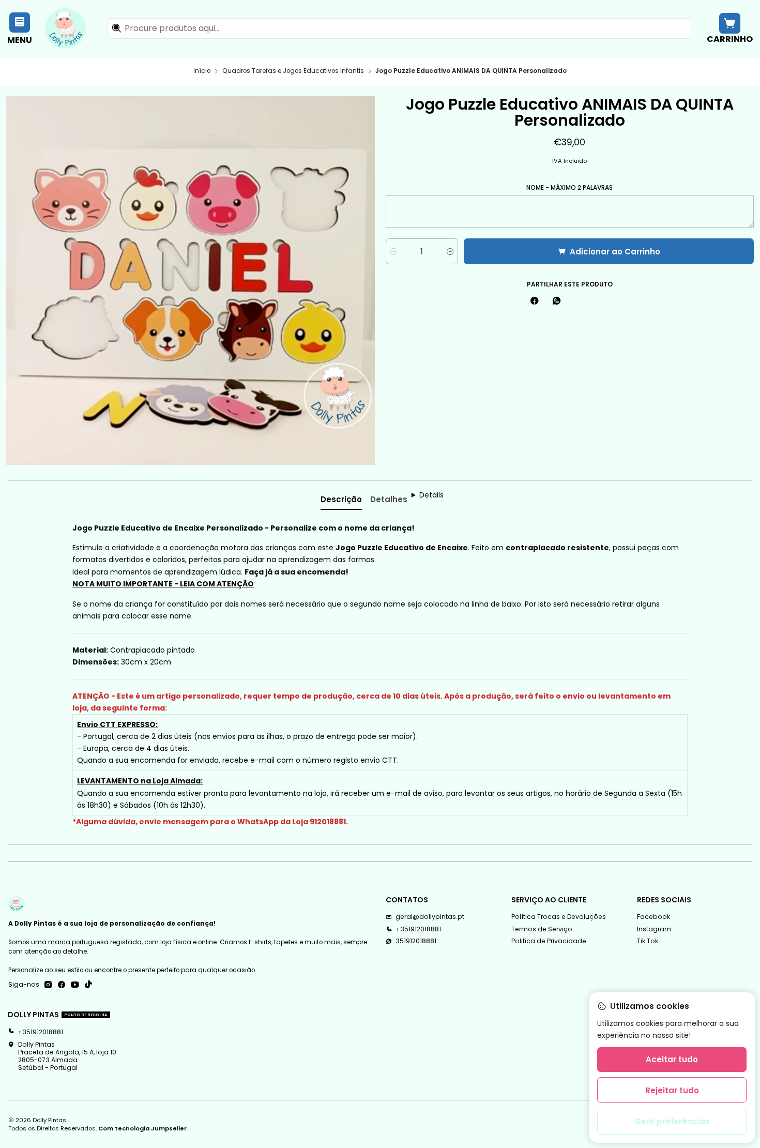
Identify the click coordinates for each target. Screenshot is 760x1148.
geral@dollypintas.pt (430, 916)
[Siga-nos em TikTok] (88, 985)
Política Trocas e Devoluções (558, 916)
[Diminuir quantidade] (393, 251)
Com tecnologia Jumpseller (142, 1128)
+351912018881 (418, 929)
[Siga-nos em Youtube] (75, 985)
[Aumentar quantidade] (450, 251)
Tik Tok (647, 940)
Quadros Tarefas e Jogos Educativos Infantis (293, 71)
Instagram (654, 929)
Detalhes (388, 499)
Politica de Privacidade (548, 940)
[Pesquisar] (116, 28)
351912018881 (416, 940)
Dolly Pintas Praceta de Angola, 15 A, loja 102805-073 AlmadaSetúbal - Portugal (67, 1056)
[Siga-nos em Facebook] (61, 985)
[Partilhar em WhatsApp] (556, 302)
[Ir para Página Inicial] (65, 28)
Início (201, 71)
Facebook (653, 916)
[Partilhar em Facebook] (534, 302)
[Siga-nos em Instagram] (48, 985)
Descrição (341, 499)
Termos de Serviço (541, 929)
